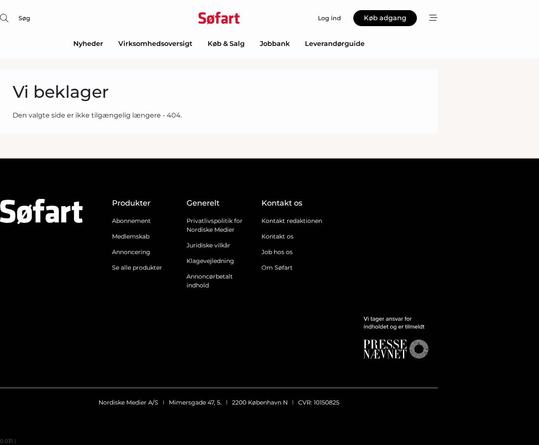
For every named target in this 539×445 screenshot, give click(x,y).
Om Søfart (277, 267)
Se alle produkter (137, 267)
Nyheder (88, 44)
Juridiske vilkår (208, 245)
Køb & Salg (226, 44)
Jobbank (275, 44)
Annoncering (131, 252)
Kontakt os (277, 236)
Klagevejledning (210, 261)
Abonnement (131, 221)
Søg (24, 18)
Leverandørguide (335, 44)
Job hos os (277, 252)
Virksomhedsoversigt (155, 44)
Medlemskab (130, 236)
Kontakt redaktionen (291, 221)
